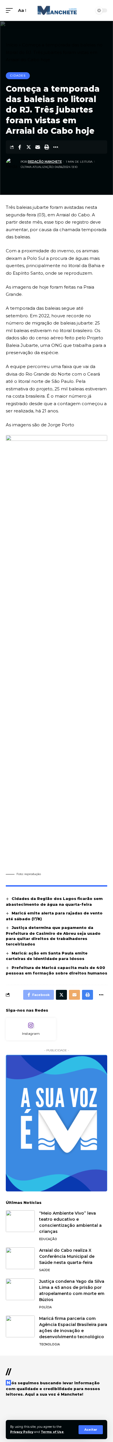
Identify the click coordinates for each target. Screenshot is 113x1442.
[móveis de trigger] (11, 10)
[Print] (47, 147)
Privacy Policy (21, 1432)
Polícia (45, 1307)
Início (12, 45)
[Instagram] (31, 1029)
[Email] (38, 147)
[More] (56, 147)
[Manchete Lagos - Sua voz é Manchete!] (56, 10)
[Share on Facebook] (20, 147)
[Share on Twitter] (29, 147)
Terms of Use (52, 1432)
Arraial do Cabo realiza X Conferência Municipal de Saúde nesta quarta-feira (66, 1256)
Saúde (44, 1270)
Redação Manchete (45, 162)
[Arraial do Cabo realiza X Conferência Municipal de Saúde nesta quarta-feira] (20, 1258)
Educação (48, 1239)
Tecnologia (49, 1344)
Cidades (17, 75)
